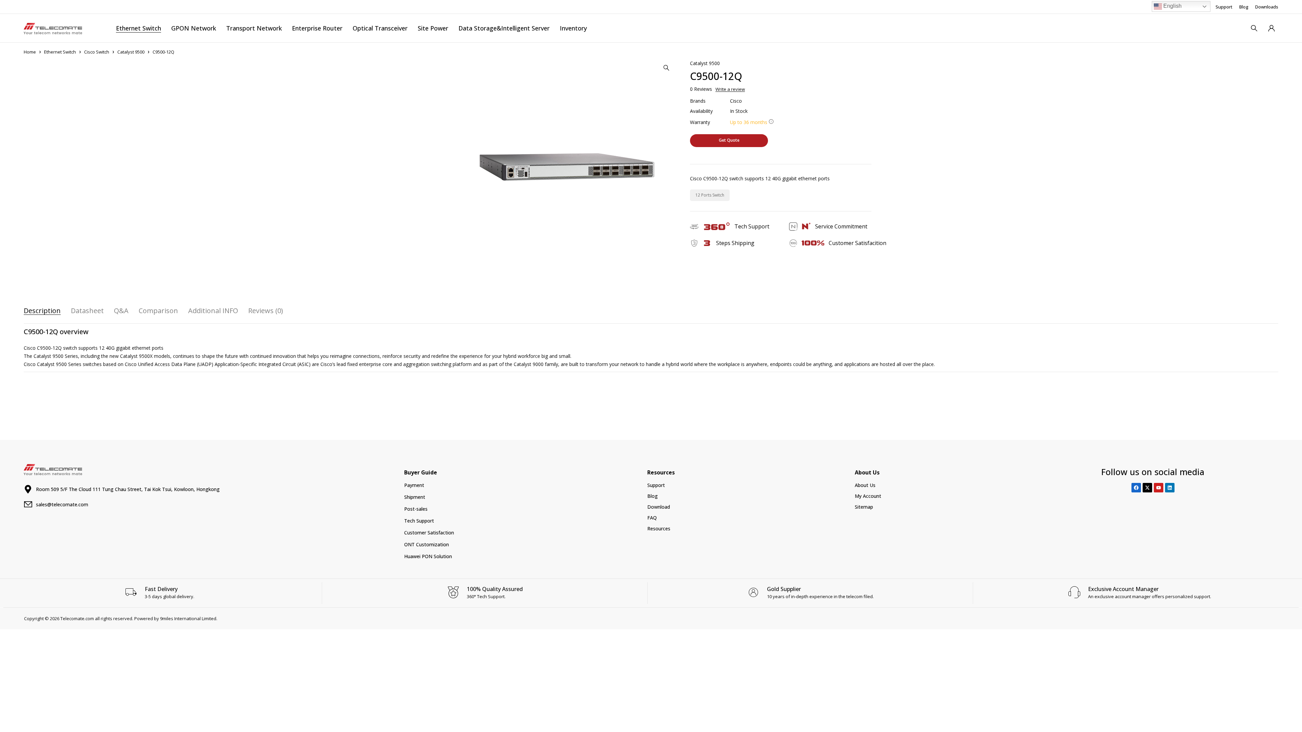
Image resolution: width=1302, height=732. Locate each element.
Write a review (730, 89)
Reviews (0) (265, 311)
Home (30, 52)
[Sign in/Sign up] (1271, 28)
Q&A (121, 311)
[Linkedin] (1170, 487)
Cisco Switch (96, 52)
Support (1224, 7)
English (1172, 6)
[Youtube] (1158, 487)
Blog (1243, 7)
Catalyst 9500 (130, 52)
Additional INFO (213, 311)
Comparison (158, 311)
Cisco (736, 101)
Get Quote (729, 140)
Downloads (1266, 7)
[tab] (42, 311)
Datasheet (87, 311)
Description (42, 311)
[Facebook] (1136, 487)
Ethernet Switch (60, 52)
